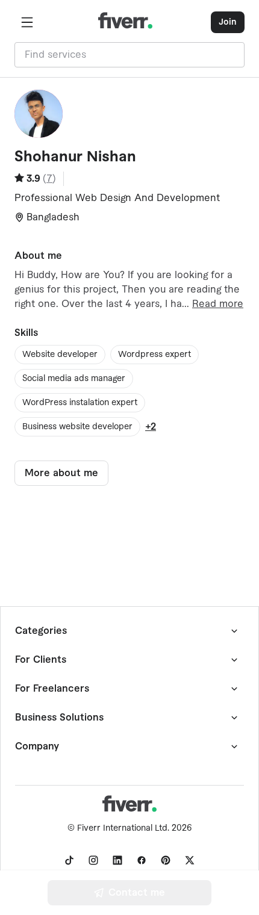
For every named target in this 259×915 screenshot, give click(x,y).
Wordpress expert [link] (154, 354)
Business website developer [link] (77, 427)
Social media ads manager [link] (73, 378)
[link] (69, 860)
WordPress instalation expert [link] (79, 403)
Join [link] (228, 22)
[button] (27, 22)
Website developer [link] (60, 354)
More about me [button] (61, 473)
